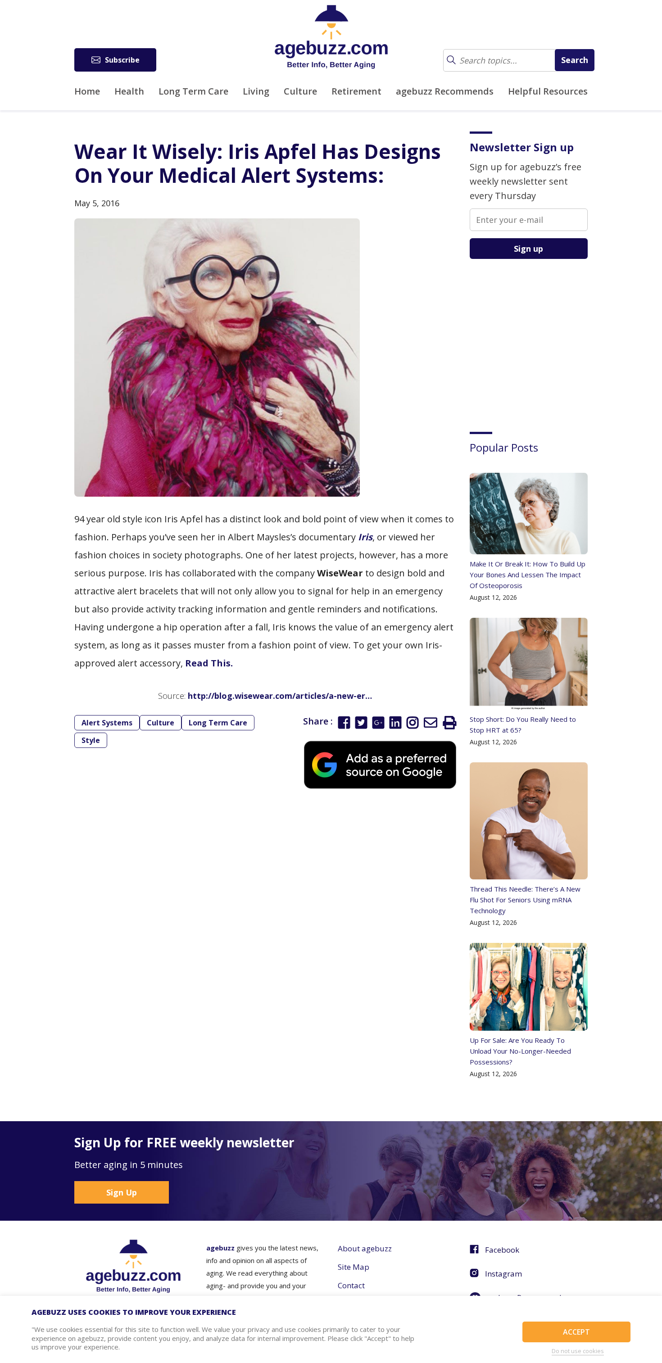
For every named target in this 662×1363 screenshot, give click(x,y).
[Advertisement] (537, 338)
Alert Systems (107, 723)
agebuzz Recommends (445, 91)
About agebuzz (365, 1248)
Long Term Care (193, 91)
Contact (351, 1285)
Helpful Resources (548, 91)
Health (129, 91)
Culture (300, 91)
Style (91, 740)
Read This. (209, 663)
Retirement (356, 91)
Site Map (353, 1267)
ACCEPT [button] (576, 1332)
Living (256, 91)
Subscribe (122, 60)
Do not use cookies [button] (578, 1351)
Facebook (502, 1250)
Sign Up (121, 1192)
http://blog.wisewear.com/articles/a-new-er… (280, 695)
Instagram (503, 1273)
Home (87, 91)
